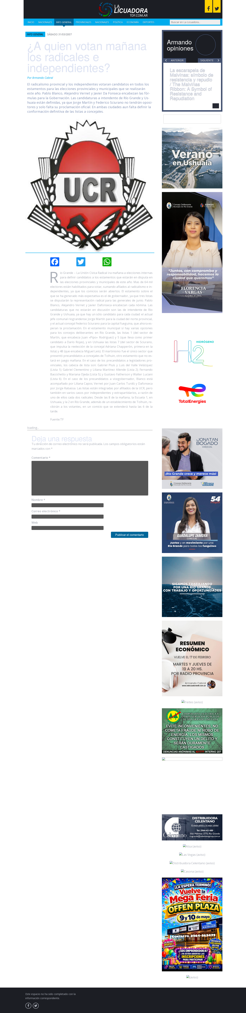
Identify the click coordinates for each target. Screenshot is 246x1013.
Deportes (148, 22)
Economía (133, 22)
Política (118, 22)
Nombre (38, 500)
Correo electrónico (46, 511)
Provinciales (83, 22)
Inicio (31, 22)
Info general (64, 22)
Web (35, 523)
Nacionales (45, 22)
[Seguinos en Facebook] (208, 6)
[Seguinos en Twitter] (217, 6)
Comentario (41, 458)
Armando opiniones (180, 44)
